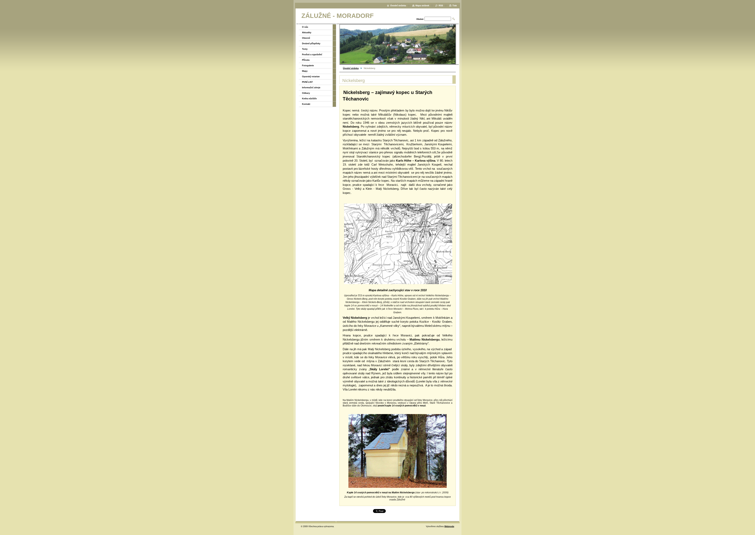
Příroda (305, 60)
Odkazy (306, 93)
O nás (305, 27)
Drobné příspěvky (311, 43)
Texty (305, 49)
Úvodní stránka (351, 68)
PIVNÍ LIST (307, 82)
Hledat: (420, 19)
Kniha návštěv (309, 98)
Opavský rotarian (311, 76)
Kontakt (306, 104)
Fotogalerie (308, 65)
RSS (441, 5)
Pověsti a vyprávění (312, 54)
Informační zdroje (311, 87)
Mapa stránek (422, 5)
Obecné (306, 38)
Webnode (449, 526)
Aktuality (306, 32)
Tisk (454, 5)
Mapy (305, 71)
